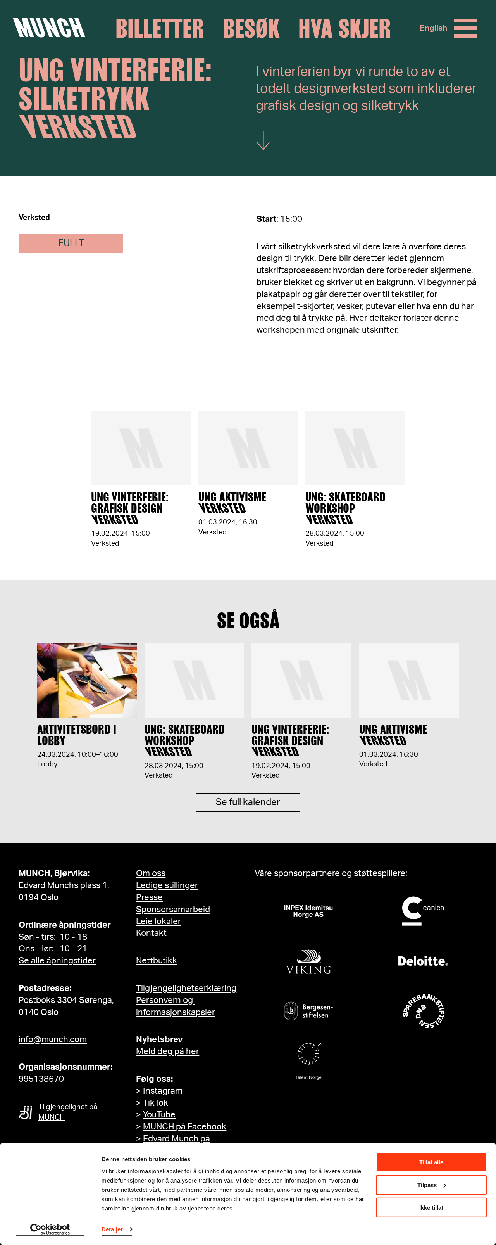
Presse (149, 897)
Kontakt (151, 933)
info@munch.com (53, 1039)
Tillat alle (431, 1162)
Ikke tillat (431, 1207)
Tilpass (427, 1184)
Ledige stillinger (167, 885)
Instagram (163, 1091)
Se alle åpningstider (57, 960)
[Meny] (465, 28)
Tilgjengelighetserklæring (186, 988)
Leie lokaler (158, 921)
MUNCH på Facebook (184, 1126)
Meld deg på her (167, 1051)
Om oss (150, 873)
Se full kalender (248, 802)
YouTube (159, 1114)
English (433, 28)
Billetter (159, 28)
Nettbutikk (156, 960)
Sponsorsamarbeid (173, 909)
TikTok (155, 1103)
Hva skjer (344, 28)
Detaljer (112, 1229)
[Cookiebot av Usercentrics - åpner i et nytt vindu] (50, 1230)
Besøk (251, 28)
